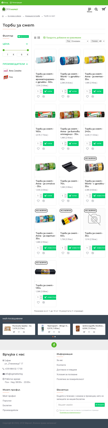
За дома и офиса (14, 16)
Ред (68, 41)
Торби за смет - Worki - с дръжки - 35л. (95, 184)
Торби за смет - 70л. (69, 182)
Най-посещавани (13, 319)
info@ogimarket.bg (14, 374)
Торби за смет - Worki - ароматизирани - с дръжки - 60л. (45, 78)
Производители (14, 64)
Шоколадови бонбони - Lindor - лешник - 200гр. (93, 326)
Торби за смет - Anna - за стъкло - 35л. (45, 184)
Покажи (95, 41)
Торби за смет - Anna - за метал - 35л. (94, 77)
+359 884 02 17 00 (13, 369)
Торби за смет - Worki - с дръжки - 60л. (70, 77)
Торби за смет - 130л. (45, 286)
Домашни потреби (32, 16)
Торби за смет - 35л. (94, 234)
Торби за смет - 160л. (45, 130)
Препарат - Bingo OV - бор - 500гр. (58, 326)
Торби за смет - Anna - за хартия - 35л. (46, 236)
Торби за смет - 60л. (69, 234)
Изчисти (24, 36)
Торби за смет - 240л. (94, 130)
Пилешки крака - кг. (22, 326)
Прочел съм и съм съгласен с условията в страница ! (78, 411)
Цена (6, 44)
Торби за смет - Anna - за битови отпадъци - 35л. (70, 132)
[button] (52, 336)
